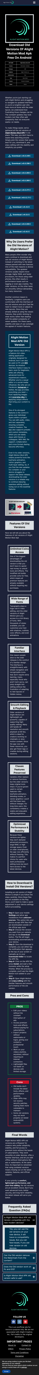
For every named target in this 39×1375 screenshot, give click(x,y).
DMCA (10, 1349)
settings (24, 1367)
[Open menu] (34, 2)
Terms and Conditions (19, 1352)
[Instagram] (19, 1322)
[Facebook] (13, 1322)
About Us (12, 1345)
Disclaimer (19, 1356)
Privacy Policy (25, 1349)
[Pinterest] (25, 1322)
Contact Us (26, 1345)
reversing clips (18, 397)
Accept (6, 1371)
